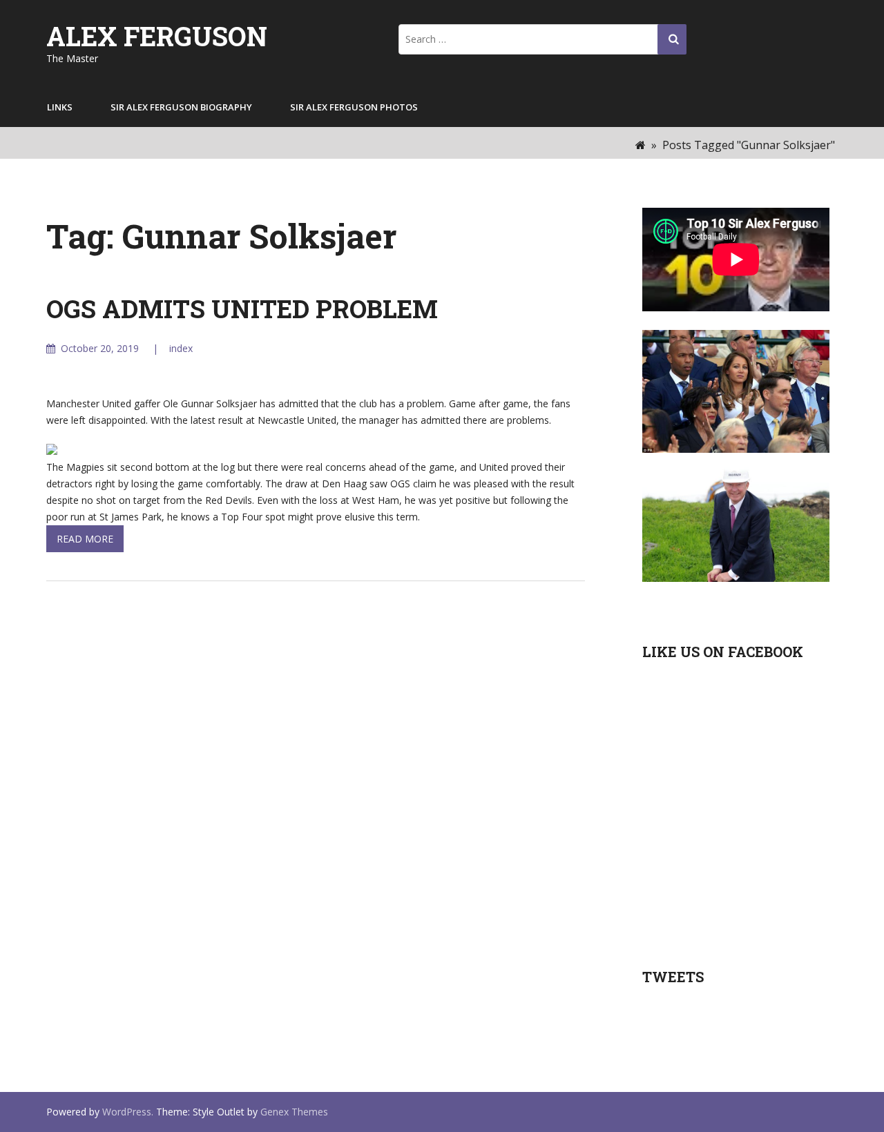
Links (60, 107)
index (181, 348)
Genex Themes (294, 1111)
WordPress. (127, 1111)
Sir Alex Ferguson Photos (354, 107)
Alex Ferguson (156, 36)
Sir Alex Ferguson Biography (181, 107)
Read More (85, 538)
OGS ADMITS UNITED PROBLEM (242, 308)
